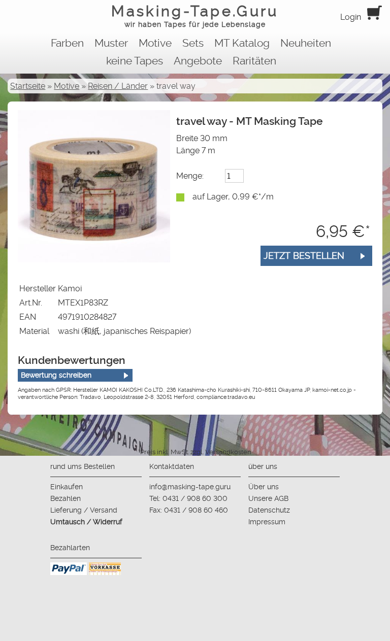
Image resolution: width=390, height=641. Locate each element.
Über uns (263, 487)
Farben (67, 43)
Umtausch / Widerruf (86, 522)
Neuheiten (305, 43)
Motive (155, 43)
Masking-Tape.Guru (194, 15)
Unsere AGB (268, 498)
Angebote (198, 61)
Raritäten (254, 61)
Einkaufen (66, 487)
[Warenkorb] (374, 17)
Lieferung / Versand (83, 510)
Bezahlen (65, 498)
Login (350, 17)
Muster (111, 43)
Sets (193, 43)
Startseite (27, 86)
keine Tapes (134, 61)
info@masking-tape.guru (190, 487)
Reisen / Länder (118, 86)
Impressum (266, 522)
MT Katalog (242, 43)
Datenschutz (269, 510)
